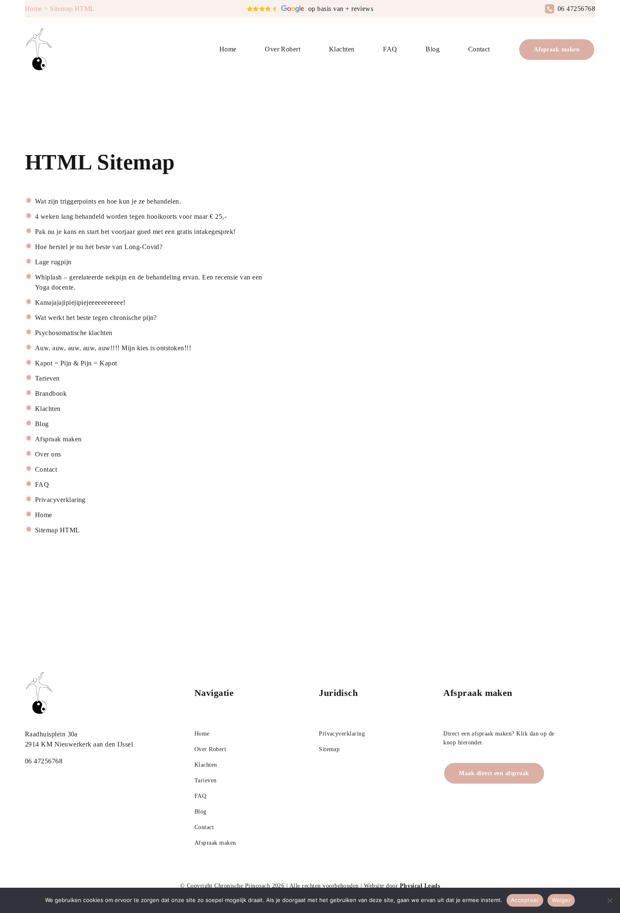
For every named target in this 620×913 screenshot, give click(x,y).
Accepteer (525, 900)
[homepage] (40, 49)
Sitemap (329, 749)
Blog (432, 49)
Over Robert (282, 49)
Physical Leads (420, 886)
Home (33, 8)
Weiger (561, 900)
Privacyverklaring (342, 733)
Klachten (342, 49)
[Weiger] (609, 900)
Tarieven (205, 780)
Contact (479, 49)
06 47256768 (576, 8)
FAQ (390, 49)
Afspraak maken (557, 49)
